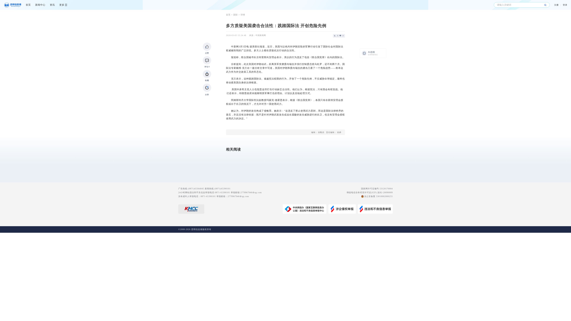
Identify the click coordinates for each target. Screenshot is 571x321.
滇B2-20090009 (385, 192)
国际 (235, 15)
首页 (28, 5)
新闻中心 (40, 5)
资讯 (52, 5)
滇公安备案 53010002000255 (378, 196)
